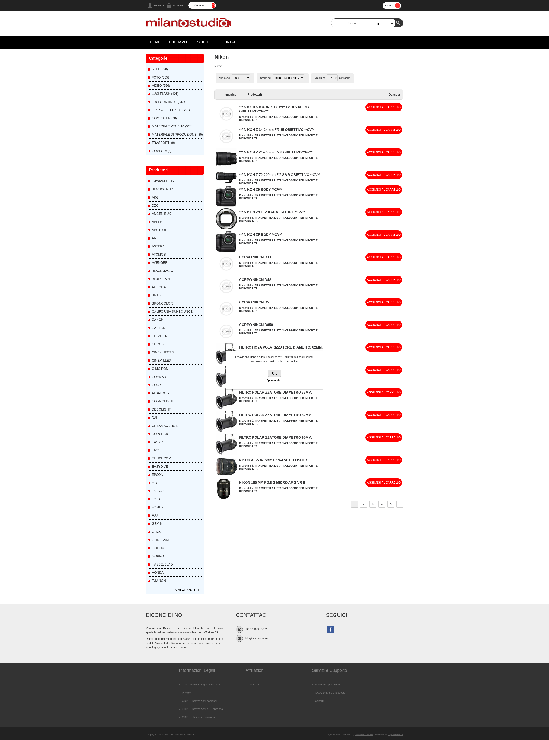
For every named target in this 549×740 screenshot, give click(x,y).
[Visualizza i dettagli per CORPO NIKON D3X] (226, 273)
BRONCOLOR (162, 303)
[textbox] (363, 23)
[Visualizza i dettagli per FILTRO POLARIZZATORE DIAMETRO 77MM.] (226, 408)
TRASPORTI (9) (163, 142)
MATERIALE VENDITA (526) (172, 126)
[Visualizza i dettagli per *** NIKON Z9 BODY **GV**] (226, 206)
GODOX (158, 548)
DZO (155, 205)
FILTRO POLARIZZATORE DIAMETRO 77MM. (275, 392)
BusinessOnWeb (364, 734)
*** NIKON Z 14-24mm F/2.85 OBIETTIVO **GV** (276, 130)
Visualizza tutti (187, 590)
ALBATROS (160, 393)
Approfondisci (275, 380)
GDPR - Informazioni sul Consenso (202, 709)
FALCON (158, 491)
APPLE (157, 222)
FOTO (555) (160, 77)
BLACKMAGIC (162, 271)
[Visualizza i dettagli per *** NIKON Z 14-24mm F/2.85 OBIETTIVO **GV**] (226, 146)
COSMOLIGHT (163, 401)
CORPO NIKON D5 (254, 302)
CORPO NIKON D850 (256, 325)
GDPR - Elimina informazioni (199, 717)
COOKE (158, 385)
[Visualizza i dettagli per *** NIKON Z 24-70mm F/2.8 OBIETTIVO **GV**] (226, 168)
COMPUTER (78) (164, 118)
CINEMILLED (161, 360)
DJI (154, 417)
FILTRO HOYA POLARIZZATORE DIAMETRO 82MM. (281, 347)
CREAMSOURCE (165, 426)
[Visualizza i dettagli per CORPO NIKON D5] (226, 318)
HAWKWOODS (163, 181)
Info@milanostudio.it (257, 638)
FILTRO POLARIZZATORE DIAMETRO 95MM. (275, 437)
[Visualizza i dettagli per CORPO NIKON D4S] (226, 296)
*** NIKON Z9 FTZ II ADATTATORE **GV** (272, 212)
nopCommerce (395, 734)
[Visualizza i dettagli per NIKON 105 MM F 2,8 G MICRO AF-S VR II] (224, 498)
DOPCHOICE (162, 434)
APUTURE (159, 230)
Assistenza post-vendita (329, 684)
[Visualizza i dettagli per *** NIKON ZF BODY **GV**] (226, 251)
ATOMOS (159, 254)
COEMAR (159, 377)
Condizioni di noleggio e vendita (201, 684)
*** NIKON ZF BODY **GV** (260, 235)
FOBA (156, 499)
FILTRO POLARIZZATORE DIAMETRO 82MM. (275, 415)
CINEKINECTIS (163, 352)
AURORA (159, 287)
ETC (155, 483)
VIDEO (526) (161, 85)
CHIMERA (159, 336)
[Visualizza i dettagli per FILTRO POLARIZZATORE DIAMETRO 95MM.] (226, 453)
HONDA (158, 572)
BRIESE (158, 295)
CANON (158, 319)
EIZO (155, 450)
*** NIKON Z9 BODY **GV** (260, 189)
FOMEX (157, 507)
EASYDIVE (160, 466)
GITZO (157, 532)
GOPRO (158, 556)
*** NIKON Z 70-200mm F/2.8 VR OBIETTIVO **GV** (279, 175)
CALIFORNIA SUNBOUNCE (172, 311)
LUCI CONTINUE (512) (168, 102)
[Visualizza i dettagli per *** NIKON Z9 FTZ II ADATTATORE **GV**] (226, 228)
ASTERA (158, 246)
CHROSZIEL (161, 344)
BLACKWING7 (162, 189)
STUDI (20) (160, 69)
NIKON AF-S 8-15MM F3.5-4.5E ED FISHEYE (274, 460)
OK (274, 373)
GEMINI (157, 523)
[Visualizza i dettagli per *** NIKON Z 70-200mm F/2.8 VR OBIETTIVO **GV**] (226, 183)
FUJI (155, 515)
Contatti (319, 700)
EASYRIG (159, 442)
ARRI (156, 238)
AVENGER (159, 262)
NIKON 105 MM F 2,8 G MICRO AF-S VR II (272, 482)
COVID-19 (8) (161, 151)
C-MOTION (160, 368)
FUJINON (159, 580)
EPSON (157, 474)
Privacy (186, 692)
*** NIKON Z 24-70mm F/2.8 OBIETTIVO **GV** (275, 152)
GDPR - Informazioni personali (200, 700)
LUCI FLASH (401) (165, 94)
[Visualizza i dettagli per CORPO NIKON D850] (226, 341)
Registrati (158, 5)
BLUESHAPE (161, 279)
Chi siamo (254, 684)
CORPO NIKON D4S (255, 280)
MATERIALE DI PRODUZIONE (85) (177, 134)
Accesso (178, 5)
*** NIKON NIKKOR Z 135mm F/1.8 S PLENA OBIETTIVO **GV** (274, 109)
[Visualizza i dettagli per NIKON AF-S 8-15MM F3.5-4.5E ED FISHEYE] (226, 476)
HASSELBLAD (162, 564)
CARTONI (159, 328)
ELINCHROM (161, 458)
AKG (155, 197)
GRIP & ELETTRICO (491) (171, 110)
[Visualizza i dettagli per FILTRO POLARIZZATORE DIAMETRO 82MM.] (226, 431)
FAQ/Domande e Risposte (330, 692)
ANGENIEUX (161, 213)
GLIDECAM (160, 540)
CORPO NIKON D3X (255, 257)
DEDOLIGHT (161, 409)
